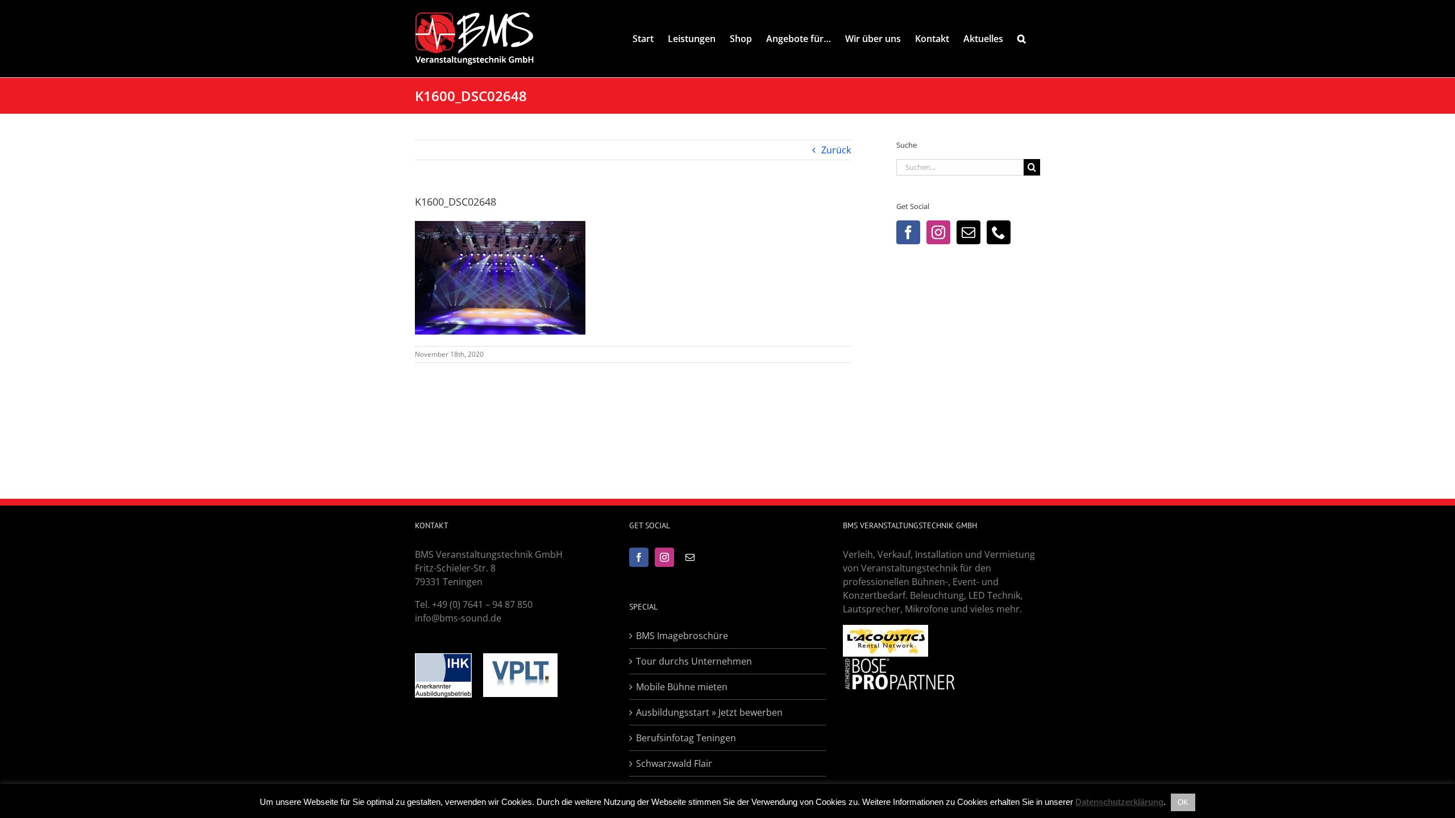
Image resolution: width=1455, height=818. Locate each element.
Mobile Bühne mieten (682, 687)
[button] (1021, 38)
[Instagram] (938, 232)
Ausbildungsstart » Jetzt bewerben (709, 712)
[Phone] (999, 232)
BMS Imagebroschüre (682, 635)
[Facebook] (908, 232)
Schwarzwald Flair (674, 763)
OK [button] (1183, 802)
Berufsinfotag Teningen (686, 738)
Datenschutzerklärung (1119, 802)
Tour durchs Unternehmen (694, 661)
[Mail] (968, 232)
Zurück (836, 150)
